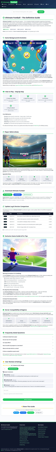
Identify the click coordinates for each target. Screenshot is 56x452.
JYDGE (25, 432)
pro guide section (21, 125)
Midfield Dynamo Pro (38, 85)
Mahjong (27, 435)
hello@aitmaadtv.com (8, 429)
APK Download (28, 194)
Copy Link (39, 412)
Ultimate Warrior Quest (22, 296)
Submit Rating (13, 368)
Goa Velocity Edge (28, 85)
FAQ (48, 4)
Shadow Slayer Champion (16, 355)
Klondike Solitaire (28, 433)
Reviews (4, 6)
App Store (18, 194)
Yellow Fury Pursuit (34, 326)
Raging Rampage (47, 354)
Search (41, 11)
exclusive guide (37, 184)
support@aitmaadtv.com (32, 354)
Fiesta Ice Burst (6, 355)
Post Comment (28, 399)
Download (31, 4)
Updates (37, 4)
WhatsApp (31, 412)
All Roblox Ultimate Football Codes (27, 427)
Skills (25, 4)
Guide (43, 4)
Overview (5, 4)
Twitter (16, 412)
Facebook (23, 412)
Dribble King (36, 125)
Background (11, 4)
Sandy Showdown (44, 326)
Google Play (8, 194)
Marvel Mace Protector (34, 296)
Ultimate (12, 2)
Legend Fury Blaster (19, 85)
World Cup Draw (32, 435)
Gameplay (19, 4)
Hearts (23, 433)
